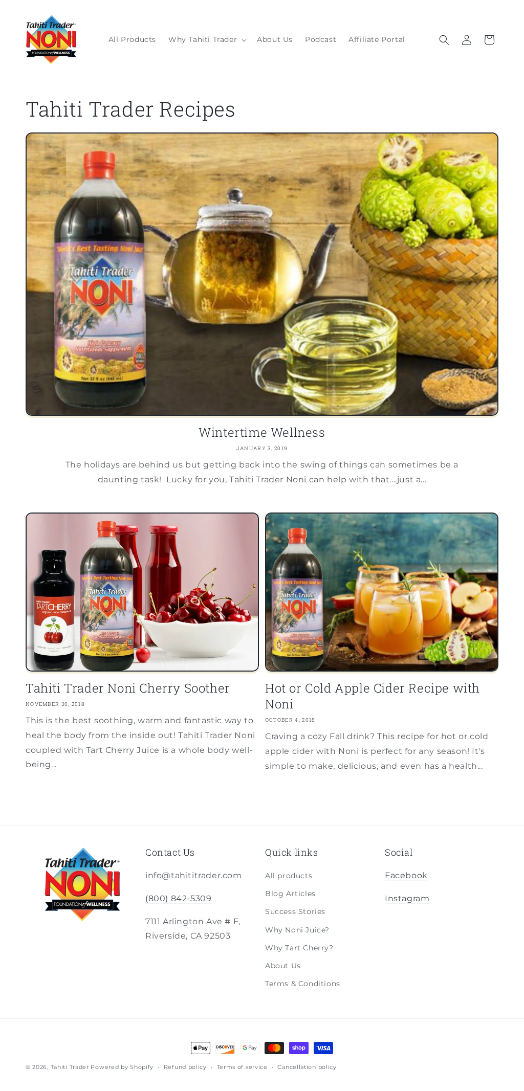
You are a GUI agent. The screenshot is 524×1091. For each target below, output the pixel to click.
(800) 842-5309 (178, 898)
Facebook (406, 875)
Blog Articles (290, 893)
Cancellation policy (306, 1067)
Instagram (407, 898)
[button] (206, 39)
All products (288, 875)
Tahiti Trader (70, 1067)
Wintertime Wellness (262, 432)
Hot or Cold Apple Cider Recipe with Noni (372, 696)
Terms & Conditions (302, 983)
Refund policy (185, 1067)
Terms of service (242, 1067)
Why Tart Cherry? (299, 947)
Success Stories (295, 911)
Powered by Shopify (122, 1067)
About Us (283, 965)
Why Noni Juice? (297, 929)
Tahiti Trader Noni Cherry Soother (128, 688)
